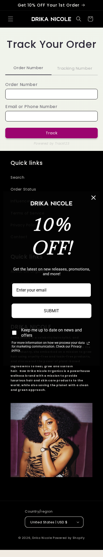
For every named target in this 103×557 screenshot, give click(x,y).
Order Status (23, 189)
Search (18, 177)
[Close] (93, 197)
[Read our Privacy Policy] (88, 343)
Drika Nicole (42, 538)
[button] (10, 19)
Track (52, 133)
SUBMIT (51, 310)
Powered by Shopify (69, 538)
